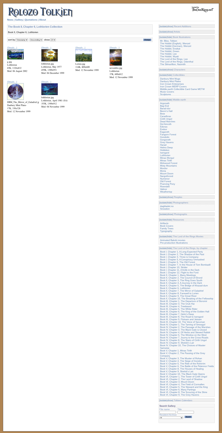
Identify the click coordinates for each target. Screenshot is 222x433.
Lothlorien (165, 155)
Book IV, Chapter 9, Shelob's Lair (177, 342)
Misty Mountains (168, 165)
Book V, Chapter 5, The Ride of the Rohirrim (182, 363)
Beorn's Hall (166, 111)
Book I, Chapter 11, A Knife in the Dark (179, 270)
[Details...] (12, 47)
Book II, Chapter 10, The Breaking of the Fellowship (186, 298)
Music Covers (167, 91)
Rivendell (165, 186)
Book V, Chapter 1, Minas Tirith (176, 350)
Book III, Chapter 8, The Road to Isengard (181, 316)
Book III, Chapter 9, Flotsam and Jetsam (181, 319)
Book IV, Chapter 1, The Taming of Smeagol (182, 324)
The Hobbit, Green (169, 51)
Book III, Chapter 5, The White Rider (178, 309)
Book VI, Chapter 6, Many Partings (178, 389)
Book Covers (166, 226)
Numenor (165, 178)
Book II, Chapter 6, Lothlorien (175, 288)
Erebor (163, 129)
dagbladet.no (167, 206)
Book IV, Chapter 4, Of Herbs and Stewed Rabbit (185, 332)
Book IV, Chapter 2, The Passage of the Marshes (185, 327)
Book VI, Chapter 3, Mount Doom (177, 381)
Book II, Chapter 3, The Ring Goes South (181, 280)
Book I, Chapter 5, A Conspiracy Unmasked (182, 259)
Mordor (164, 168)
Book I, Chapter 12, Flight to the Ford (179, 272)
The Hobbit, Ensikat (170, 48)
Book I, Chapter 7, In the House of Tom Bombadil (185, 264)
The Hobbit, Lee (168, 54)
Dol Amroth (165, 124)
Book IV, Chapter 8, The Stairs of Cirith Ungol (183, 340)
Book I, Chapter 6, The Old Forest (177, 262)
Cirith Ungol (166, 119)
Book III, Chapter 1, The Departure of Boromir (183, 301)
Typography (166, 231)
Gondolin (164, 137)
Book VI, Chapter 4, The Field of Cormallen (182, 384)
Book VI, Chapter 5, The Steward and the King (184, 387)
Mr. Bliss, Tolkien (168, 41)
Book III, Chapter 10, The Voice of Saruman (182, 322)
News (10, 19)
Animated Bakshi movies (172, 240)
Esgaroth (164, 132)
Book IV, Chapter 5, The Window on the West (183, 335)
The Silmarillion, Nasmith (173, 64)
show (170, 26)
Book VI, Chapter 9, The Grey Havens (179, 394)
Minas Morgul (167, 158)
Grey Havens (167, 142)
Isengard (164, 152)
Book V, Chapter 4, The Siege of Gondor (181, 361)
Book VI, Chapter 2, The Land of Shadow (181, 379)
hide (169, 37)
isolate (163, 26)
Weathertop (166, 191)
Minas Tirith (166, 160)
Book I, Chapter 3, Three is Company (179, 257)
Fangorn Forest (168, 134)
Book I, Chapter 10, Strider (174, 267)
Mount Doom (166, 173)
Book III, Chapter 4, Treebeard (175, 306)
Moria (163, 171)
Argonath (165, 103)
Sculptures (165, 94)
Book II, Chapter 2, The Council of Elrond (181, 277)
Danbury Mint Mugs (170, 78)
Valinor (163, 189)
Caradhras (165, 116)
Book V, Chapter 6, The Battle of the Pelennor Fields (187, 366)
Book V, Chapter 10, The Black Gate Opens (182, 374)
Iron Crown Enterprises (172, 84)
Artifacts (164, 223)
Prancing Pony (167, 184)
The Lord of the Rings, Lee (174, 59)
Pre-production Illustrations (174, 242)
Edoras (163, 126)
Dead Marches (167, 121)
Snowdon (165, 208)
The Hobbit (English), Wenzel (175, 43)
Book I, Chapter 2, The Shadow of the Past (182, 254)
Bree (162, 113)
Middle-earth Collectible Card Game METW (182, 89)
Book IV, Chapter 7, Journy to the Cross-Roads (184, 337)
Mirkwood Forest (168, 163)
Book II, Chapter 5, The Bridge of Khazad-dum (184, 285)
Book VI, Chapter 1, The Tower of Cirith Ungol (183, 376)
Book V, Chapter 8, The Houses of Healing (182, 368)
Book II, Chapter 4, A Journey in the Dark (181, 283)
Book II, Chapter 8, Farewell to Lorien (179, 293)
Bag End (164, 106)
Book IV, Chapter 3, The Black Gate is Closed (183, 329)
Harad (163, 145)
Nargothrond (166, 176)
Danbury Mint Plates (170, 81)
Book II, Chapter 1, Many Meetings (178, 275)
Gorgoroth (165, 139)
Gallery (19, 19)
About (42, 19)
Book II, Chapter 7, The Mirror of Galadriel (181, 290)
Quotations (31, 19)
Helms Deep (166, 147)
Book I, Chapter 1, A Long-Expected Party (181, 251)
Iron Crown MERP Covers (173, 86)
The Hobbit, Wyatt (169, 56)
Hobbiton (164, 150)
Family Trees (166, 228)
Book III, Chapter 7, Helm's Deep (177, 314)
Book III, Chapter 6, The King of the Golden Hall (184, 311)
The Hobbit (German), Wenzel (175, 46)
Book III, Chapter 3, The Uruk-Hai (177, 303)
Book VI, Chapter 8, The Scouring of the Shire (183, 392)
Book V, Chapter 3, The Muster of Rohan (181, 358)
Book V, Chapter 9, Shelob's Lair (176, 371)
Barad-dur (165, 108)
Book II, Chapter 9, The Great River (178, 296)
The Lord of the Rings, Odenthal (176, 61)
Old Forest (165, 181)
